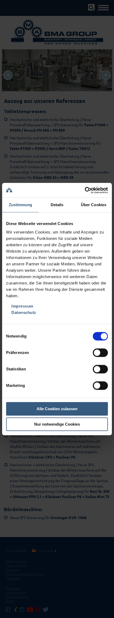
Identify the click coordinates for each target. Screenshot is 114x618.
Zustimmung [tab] (20, 204)
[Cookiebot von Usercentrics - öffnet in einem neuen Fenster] (85, 190)
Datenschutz (23, 312)
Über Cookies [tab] (93, 204)
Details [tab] (57, 204)
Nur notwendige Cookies (57, 424)
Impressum (22, 306)
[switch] (100, 352)
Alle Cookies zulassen (57, 409)
